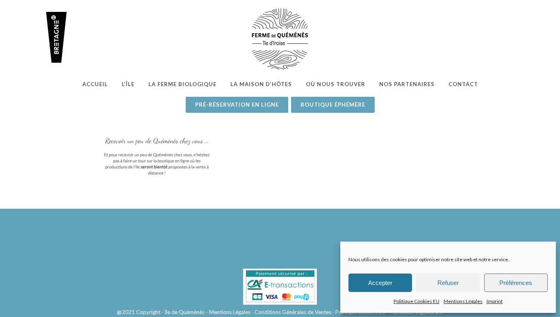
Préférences (515, 282)
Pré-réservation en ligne (237, 104)
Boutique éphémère (332, 104)
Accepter (380, 282)
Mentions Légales (463, 301)
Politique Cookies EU (416, 301)
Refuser (448, 282)
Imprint (495, 301)
